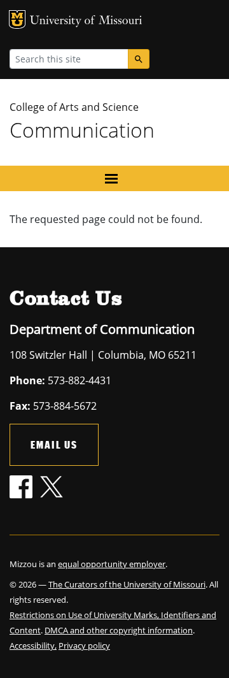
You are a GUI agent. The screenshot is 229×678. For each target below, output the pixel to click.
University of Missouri (86, 21)
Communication (82, 129)
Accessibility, (33, 645)
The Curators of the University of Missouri (126, 584)
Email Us (54, 444)
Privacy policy (84, 645)
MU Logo (17, 19)
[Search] (138, 59)
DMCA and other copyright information (119, 630)
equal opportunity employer (111, 564)
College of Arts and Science (74, 107)
